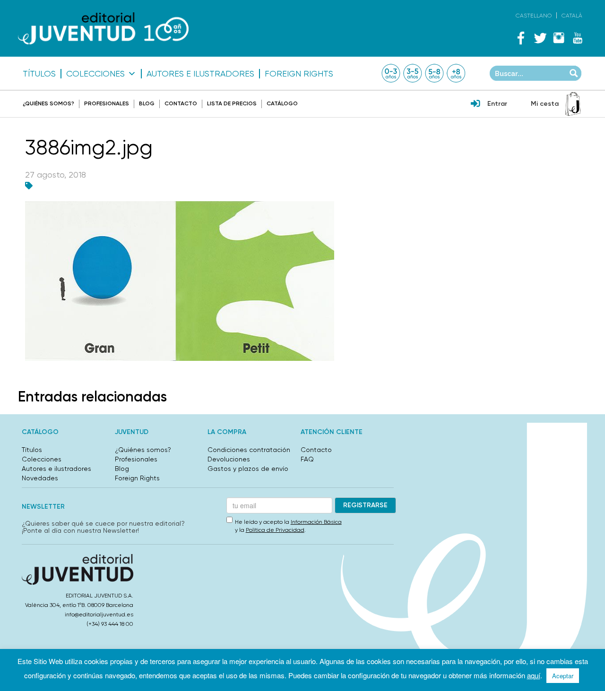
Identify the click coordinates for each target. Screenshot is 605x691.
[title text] (103, 28)
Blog (147, 103)
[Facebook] (520, 37)
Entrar (497, 104)
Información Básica (316, 522)
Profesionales (106, 103)
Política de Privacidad (275, 530)
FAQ (307, 459)
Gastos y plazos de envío (247, 468)
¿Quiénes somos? (48, 103)
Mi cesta (545, 104)
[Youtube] (577, 37)
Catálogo (282, 103)
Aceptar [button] (562, 675)
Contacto (180, 103)
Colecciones (95, 73)
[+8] (456, 73)
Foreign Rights (299, 73)
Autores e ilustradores (200, 73)
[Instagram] (558, 37)
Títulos (39, 73)
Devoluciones (228, 459)
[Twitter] (539, 37)
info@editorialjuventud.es (99, 614)
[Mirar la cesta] (572, 104)
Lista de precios (232, 103)
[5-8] (434, 73)
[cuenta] (475, 104)
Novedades (40, 478)
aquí (533, 675)
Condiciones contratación (248, 449)
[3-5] (413, 73)
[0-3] (391, 73)
